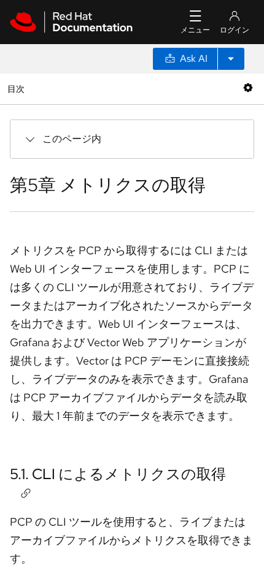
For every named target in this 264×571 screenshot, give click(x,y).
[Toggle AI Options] (230, 59)
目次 (17, 88)
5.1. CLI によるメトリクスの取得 (118, 473)
